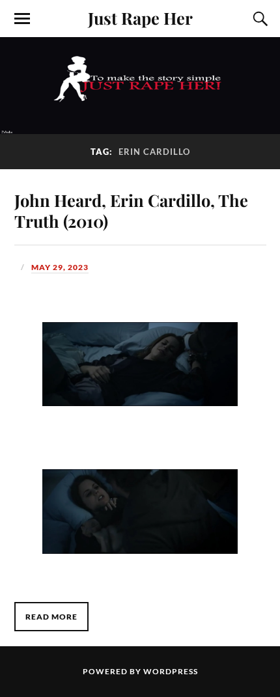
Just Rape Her (140, 18)
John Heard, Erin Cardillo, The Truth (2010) (131, 210)
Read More (51, 617)
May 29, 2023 (60, 267)
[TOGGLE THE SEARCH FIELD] (258, 18)
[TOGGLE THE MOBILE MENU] (22, 18)
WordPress (170, 671)
